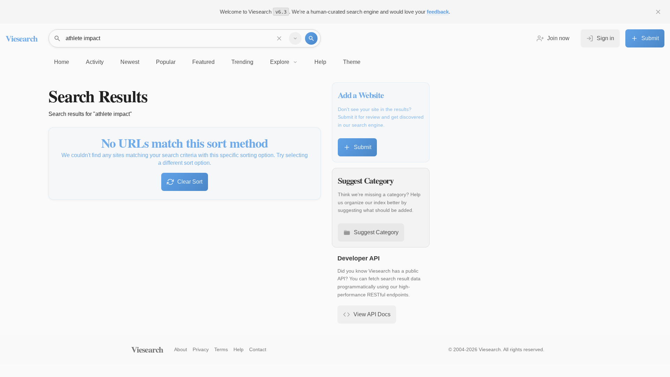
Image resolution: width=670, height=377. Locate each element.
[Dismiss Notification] (658, 12)
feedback (438, 12)
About (180, 349)
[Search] (311, 38)
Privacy (201, 349)
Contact (257, 349)
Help (238, 349)
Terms (221, 349)
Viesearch (21, 38)
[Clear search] (279, 38)
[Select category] (295, 38)
